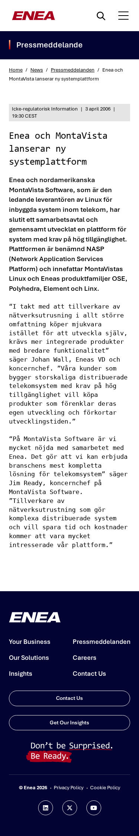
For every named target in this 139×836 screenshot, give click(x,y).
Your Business (29, 642)
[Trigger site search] (103, 16)
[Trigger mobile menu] (123, 15)
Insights (20, 673)
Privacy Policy (68, 787)
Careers (84, 658)
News (36, 70)
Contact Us (89, 673)
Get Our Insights (69, 722)
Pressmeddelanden (73, 70)
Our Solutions (29, 658)
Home (16, 70)
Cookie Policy (105, 787)
